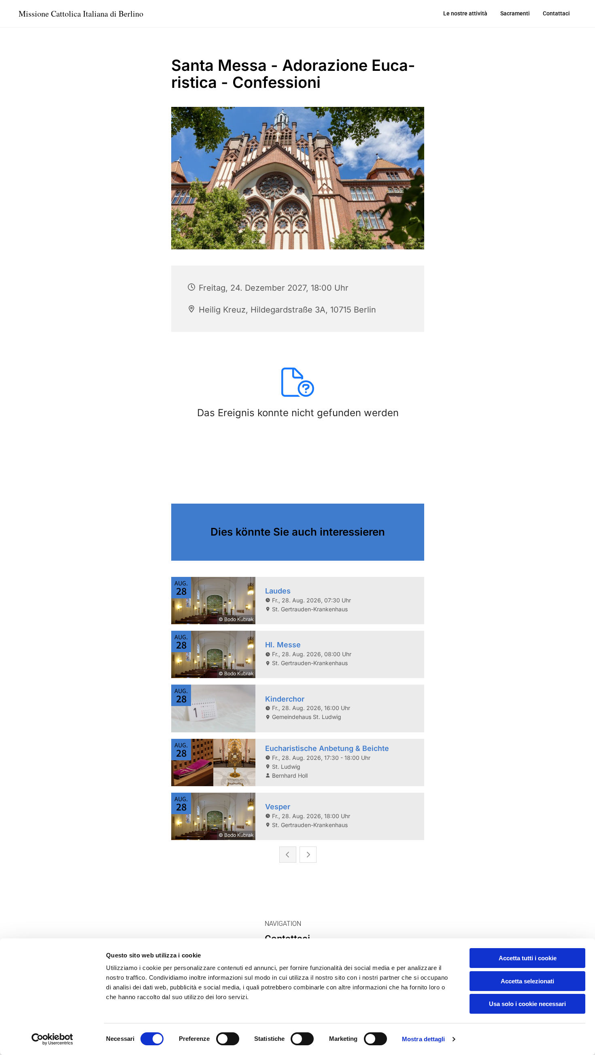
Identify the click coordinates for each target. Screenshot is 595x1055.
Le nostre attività (465, 13)
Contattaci (556, 13)
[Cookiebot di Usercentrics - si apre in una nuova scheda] (52, 1039)
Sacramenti (515, 13)
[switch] (227, 1038)
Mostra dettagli (423, 1039)
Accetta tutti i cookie (528, 958)
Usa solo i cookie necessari (527, 1003)
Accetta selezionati (527, 981)
